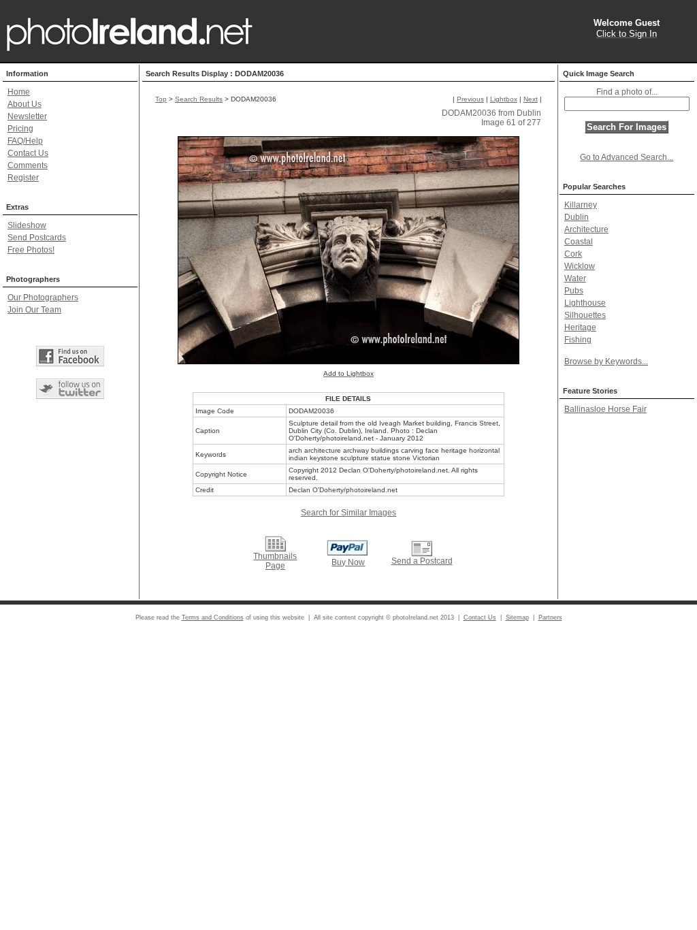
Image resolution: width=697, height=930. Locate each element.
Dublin (576, 217)
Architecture (586, 229)
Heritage (580, 327)
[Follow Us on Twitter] (70, 389)
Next (530, 99)
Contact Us (27, 153)
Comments (27, 165)
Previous (470, 99)
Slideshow (26, 225)
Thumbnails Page (275, 561)
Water (575, 278)
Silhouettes (585, 315)
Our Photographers (42, 297)
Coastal (578, 241)
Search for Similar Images (348, 512)
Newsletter (27, 116)
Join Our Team (34, 310)
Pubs (573, 290)
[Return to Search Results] (275, 543)
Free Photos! (30, 250)
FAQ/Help (25, 141)
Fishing (577, 339)
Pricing (20, 128)
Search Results (199, 99)
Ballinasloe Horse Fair (605, 409)
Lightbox (503, 99)
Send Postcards (36, 237)
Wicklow (579, 266)
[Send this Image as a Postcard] (421, 548)
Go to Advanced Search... (626, 157)
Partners (550, 617)
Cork (573, 254)
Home (18, 92)
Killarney (580, 205)
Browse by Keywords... (606, 361)
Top (161, 99)
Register (23, 177)
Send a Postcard (422, 561)
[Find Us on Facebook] (70, 356)
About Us (24, 104)
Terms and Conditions (213, 617)
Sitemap (517, 617)
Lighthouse (585, 303)
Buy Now (348, 562)
